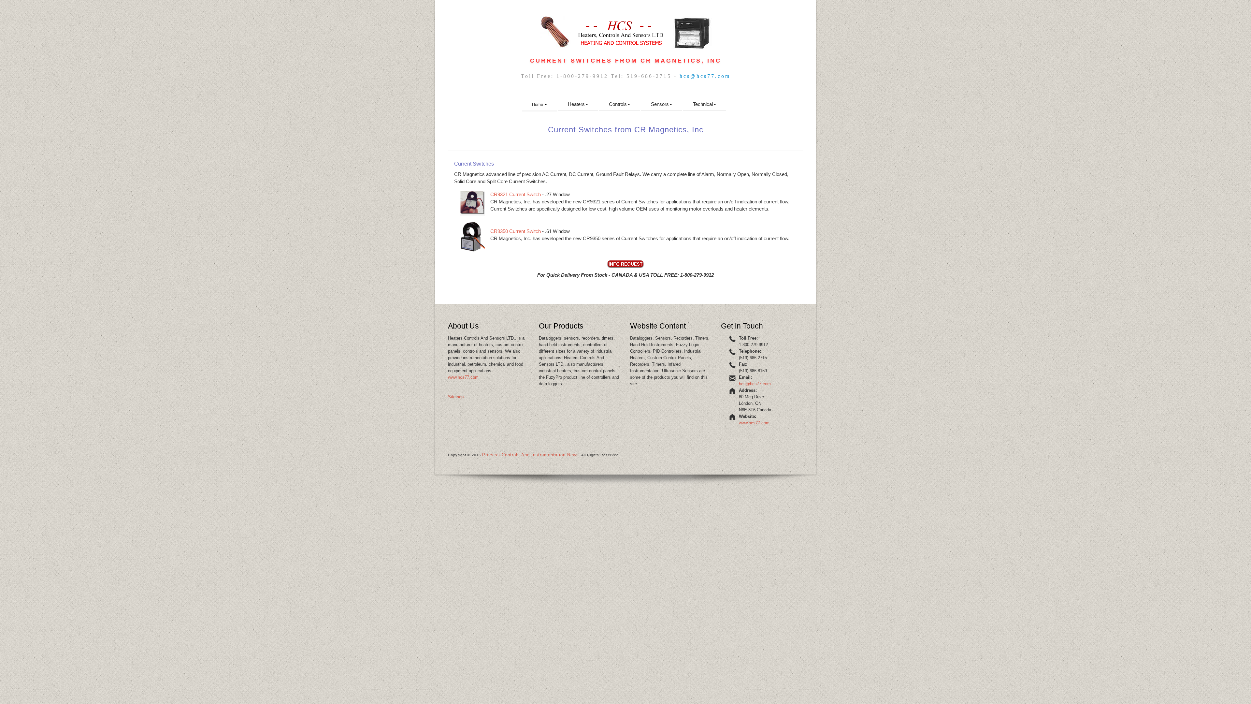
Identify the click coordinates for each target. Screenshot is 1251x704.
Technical (703, 104)
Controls (618, 104)
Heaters (576, 104)
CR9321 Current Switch (515, 194)
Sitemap (456, 396)
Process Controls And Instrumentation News (530, 454)
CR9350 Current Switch (515, 231)
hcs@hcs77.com (705, 76)
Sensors (660, 104)
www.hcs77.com (463, 377)
